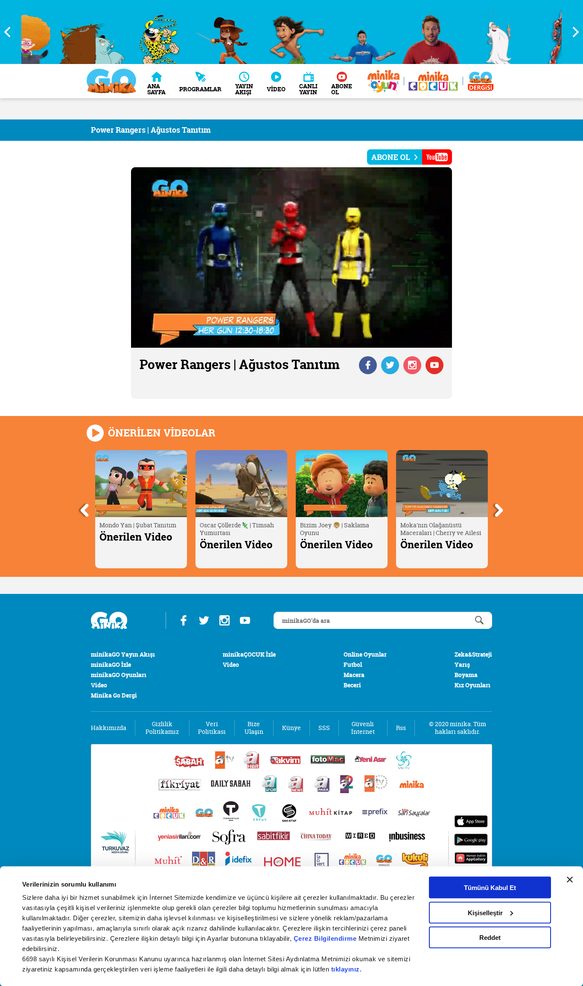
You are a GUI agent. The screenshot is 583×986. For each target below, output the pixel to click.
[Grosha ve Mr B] (55, 32)
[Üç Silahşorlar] (191, 32)
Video (99, 685)
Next (572, 32)
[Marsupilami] (123, 32)
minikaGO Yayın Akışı (123, 654)
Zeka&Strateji (473, 654)
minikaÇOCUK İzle (249, 654)
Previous (10, 32)
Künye (291, 728)
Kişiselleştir (485, 912)
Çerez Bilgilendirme (326, 938)
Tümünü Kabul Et (490, 887)
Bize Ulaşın (254, 728)
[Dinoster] (530, 32)
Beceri (352, 685)
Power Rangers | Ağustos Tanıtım (151, 130)
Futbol (353, 664)
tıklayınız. (346, 969)
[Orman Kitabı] (259, 32)
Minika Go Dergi (114, 695)
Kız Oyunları (472, 685)
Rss (401, 728)
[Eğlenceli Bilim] (327, 32)
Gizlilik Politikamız (162, 728)
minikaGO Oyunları (118, 675)
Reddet (490, 937)
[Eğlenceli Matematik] (395, 32)
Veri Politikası (212, 728)
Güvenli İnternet (363, 728)
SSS (324, 728)
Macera (354, 675)
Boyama (466, 675)
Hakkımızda (108, 728)
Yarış (462, 664)
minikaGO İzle (111, 664)
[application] (291, 257)
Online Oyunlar (365, 654)
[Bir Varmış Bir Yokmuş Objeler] (462, 32)
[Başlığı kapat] (570, 880)
